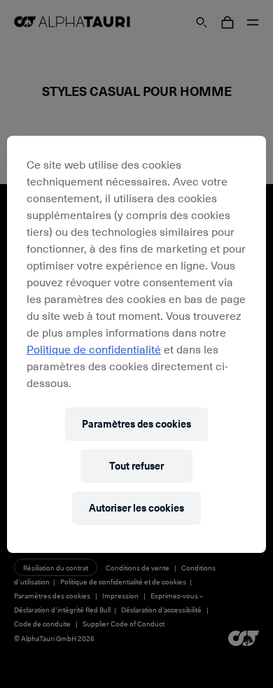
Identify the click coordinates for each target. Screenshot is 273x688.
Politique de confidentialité (94, 348)
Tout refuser (136, 465)
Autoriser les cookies (136, 507)
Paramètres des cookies (136, 423)
